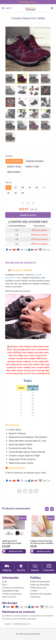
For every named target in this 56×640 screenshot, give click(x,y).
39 (29, 187)
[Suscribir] (50, 624)
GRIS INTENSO (14, 172)
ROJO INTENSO (14, 161)
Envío (4, 581)
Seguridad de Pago (10, 590)
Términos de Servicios (12, 593)
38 (22, 187)
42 (8, 193)
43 (15, 193)
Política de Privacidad (39, 584)
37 (15, 187)
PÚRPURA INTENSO (35, 161)
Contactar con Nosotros (13, 587)
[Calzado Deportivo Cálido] (28, 49)
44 (22, 193)
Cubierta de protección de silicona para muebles (41, 542)
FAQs (4, 584)
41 (44, 187)
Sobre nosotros (9, 596)
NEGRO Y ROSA (14, 166)
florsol (37, 634)
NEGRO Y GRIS (32, 166)
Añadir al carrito (16, 551)
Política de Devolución (40, 581)
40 (36, 187)
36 (8, 187)
